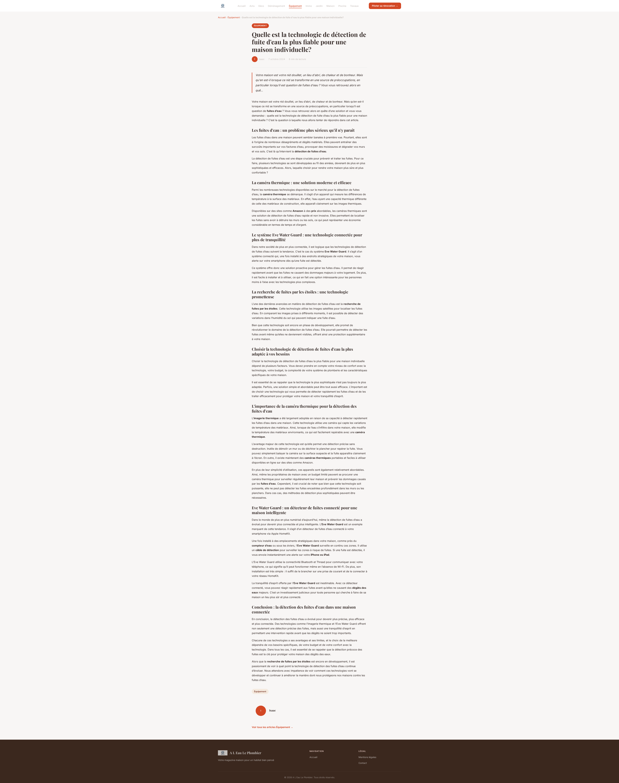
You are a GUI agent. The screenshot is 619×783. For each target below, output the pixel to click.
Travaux (354, 5)
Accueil (242, 5)
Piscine (342, 5)
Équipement (295, 5)
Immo (309, 5)
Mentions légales (367, 757)
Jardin (319, 5)
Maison (330, 5)
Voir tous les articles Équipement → (272, 727)
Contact (363, 763)
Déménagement (276, 5)
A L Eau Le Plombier (245, 752)
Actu (252, 5)
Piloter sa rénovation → (385, 5)
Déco (261, 5)
